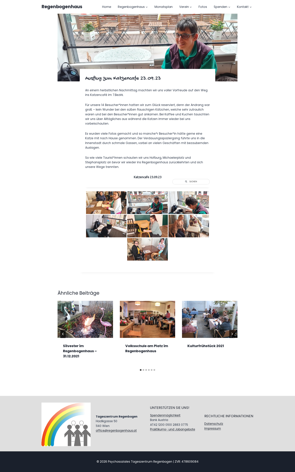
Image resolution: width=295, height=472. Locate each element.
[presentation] (85, 319)
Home (106, 7)
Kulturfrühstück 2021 (205, 346)
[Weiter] (232, 334)
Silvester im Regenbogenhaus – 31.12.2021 (80, 351)
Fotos (203, 7)
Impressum (212, 428)
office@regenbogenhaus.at (116, 430)
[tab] (141, 370)
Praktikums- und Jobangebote (172, 429)
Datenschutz (213, 424)
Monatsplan (163, 7)
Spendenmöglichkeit (165, 415)
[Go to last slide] (63, 334)
